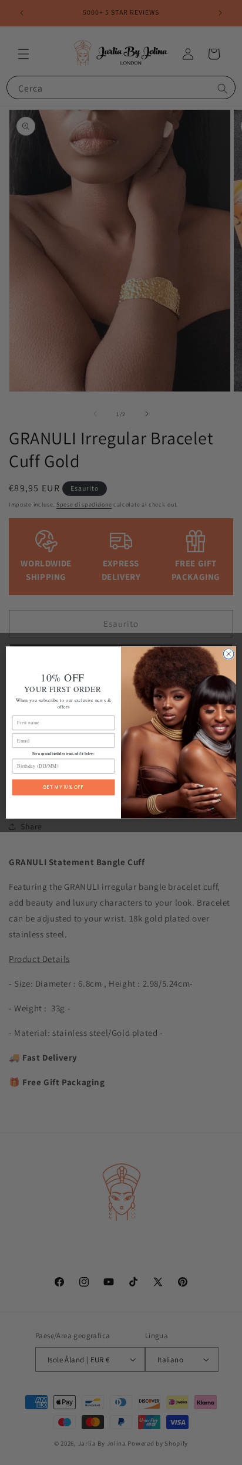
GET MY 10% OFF (63, 787)
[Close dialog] (228, 654)
